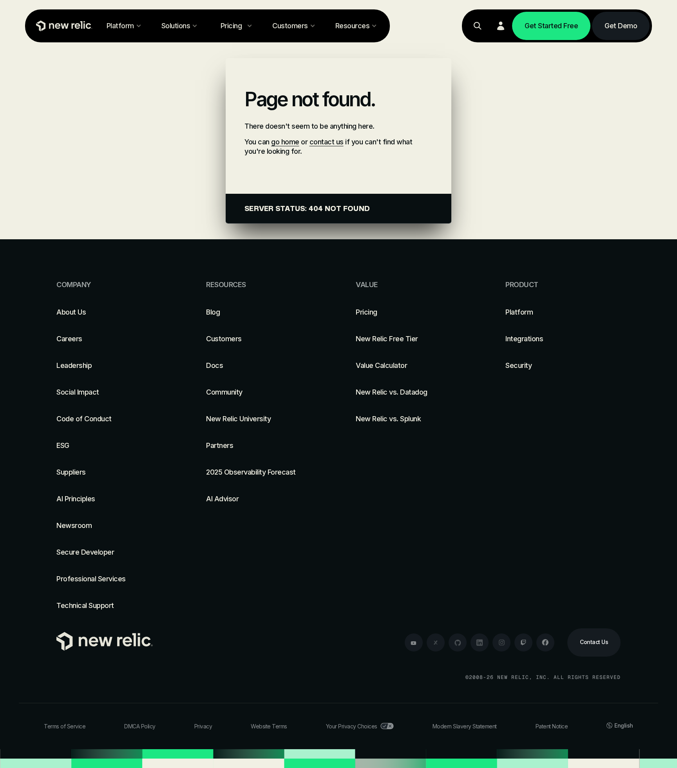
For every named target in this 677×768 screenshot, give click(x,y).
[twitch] (523, 642)
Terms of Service (64, 726)
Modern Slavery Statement (465, 726)
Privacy (203, 726)
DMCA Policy (140, 726)
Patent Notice (552, 726)
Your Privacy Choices (351, 726)
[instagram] (501, 642)
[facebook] (545, 642)
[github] (457, 642)
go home (285, 142)
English (623, 725)
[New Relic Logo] (62, 25)
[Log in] (500, 25)
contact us (327, 142)
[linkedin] (479, 642)
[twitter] (435, 642)
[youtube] (413, 642)
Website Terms (269, 726)
